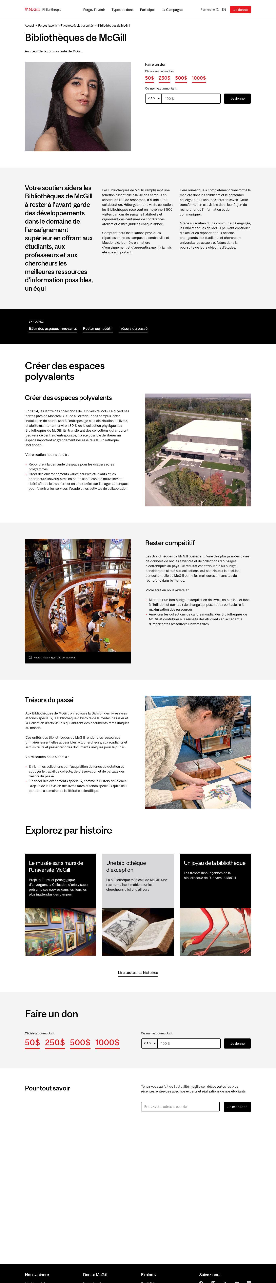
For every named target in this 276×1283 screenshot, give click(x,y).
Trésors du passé (133, 328)
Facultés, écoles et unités (77, 25)
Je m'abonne (237, 1107)
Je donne (240, 10)
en (224, 9)
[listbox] (153, 99)
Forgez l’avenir (47, 25)
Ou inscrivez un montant (160, 88)
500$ (181, 78)
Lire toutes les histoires (138, 972)
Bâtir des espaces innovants (53, 328)
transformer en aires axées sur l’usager (82, 484)
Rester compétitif (98, 328)
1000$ (199, 78)
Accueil (29, 25)
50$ (149, 78)
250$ (164, 78)
